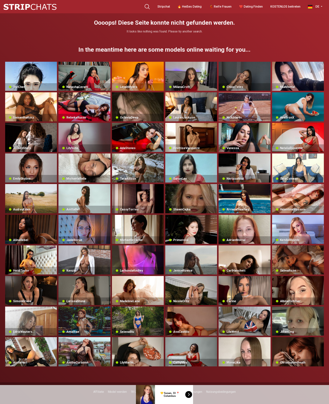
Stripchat (163, 6)
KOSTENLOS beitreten (285, 6)
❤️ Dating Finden (251, 6)
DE (316, 6)
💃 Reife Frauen (220, 6)
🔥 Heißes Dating (189, 6)
